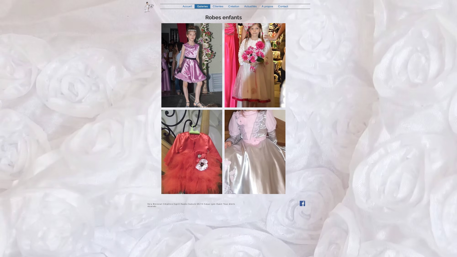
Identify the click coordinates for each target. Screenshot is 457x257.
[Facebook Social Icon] (302, 203)
